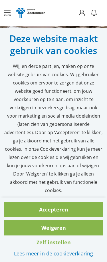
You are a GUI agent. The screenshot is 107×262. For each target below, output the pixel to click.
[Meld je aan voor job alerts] (94, 13)
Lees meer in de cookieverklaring (53, 253)
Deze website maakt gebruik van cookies (53, 45)
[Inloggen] (85, 13)
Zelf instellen (54, 242)
